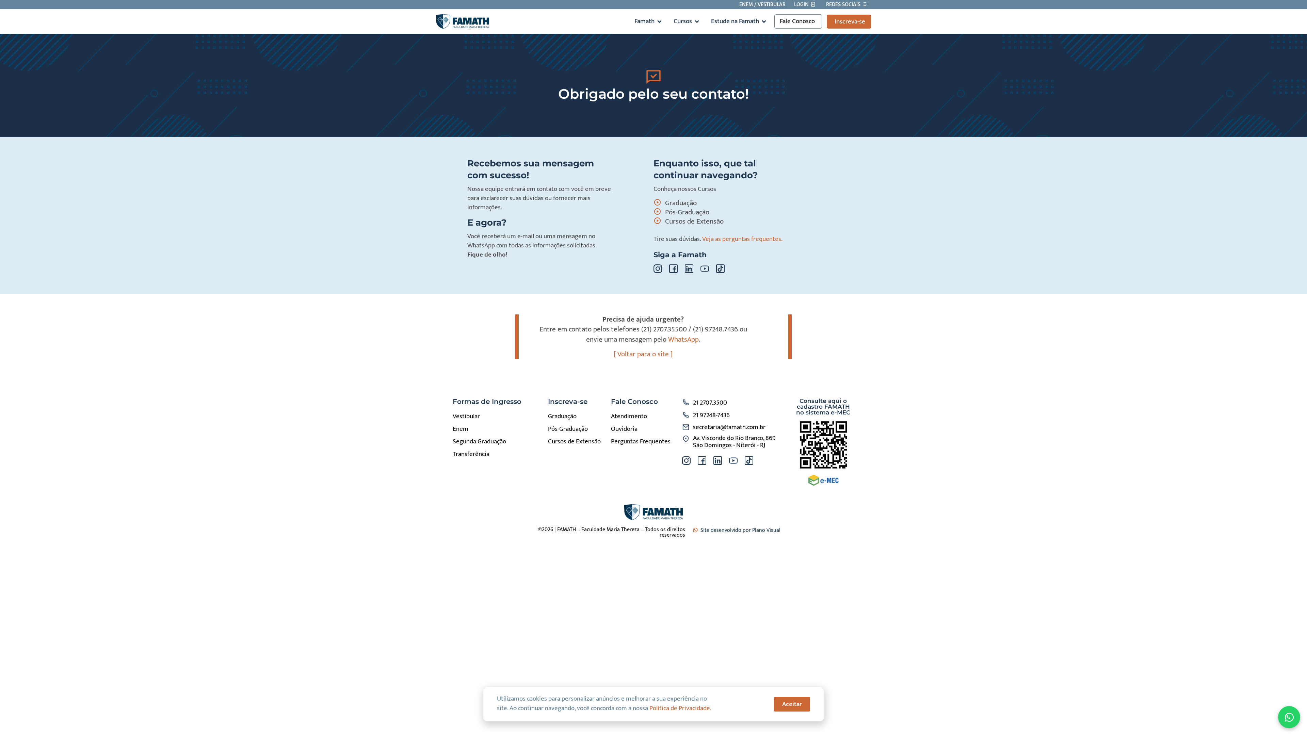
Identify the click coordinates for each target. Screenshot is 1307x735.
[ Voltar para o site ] (643, 354)
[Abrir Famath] (659, 22)
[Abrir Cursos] (697, 22)
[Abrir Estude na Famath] (764, 22)
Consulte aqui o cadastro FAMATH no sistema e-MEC (823, 406)
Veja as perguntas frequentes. (742, 239)
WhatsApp (683, 339)
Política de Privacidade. (680, 708)
